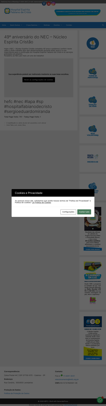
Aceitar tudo (84, 212)
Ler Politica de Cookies (41, 203)
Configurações (68, 212)
